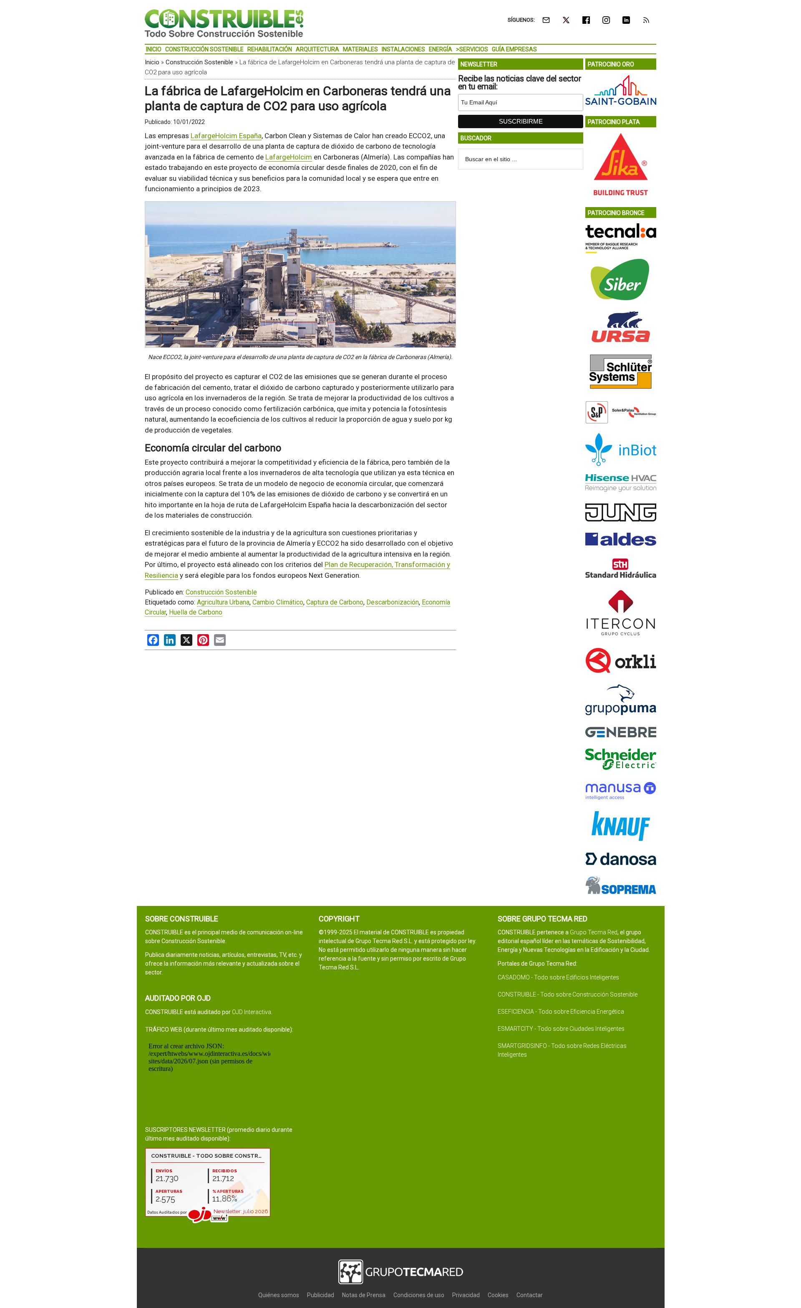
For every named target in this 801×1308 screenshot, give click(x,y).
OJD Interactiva (251, 1012)
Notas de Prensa (363, 1295)
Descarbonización (392, 602)
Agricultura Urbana (223, 602)
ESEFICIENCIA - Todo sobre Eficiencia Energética (561, 1011)
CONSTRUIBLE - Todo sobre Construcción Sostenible (567, 994)
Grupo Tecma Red (593, 932)
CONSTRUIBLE (224, 23)
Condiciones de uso (418, 1295)
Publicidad (320, 1295)
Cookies (498, 1295)
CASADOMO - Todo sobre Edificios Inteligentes (558, 977)
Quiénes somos (278, 1295)
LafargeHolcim (288, 157)
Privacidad (466, 1295)
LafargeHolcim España (226, 136)
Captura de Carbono (334, 602)
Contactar (529, 1295)
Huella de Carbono (195, 612)
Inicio (152, 62)
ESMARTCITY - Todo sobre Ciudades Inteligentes (561, 1028)
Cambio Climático (277, 602)
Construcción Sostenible (199, 62)
